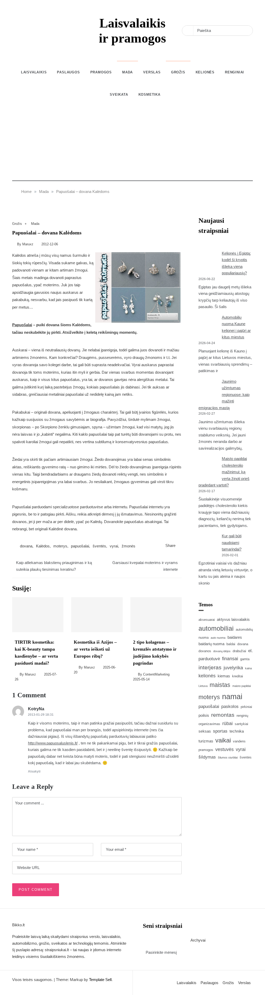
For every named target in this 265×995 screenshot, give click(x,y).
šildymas (207, 757)
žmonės (128, 546)
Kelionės (205, 72)
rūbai (227, 723)
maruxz (27, 244)
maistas (220, 684)
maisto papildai (241, 685)
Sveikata (119, 94)
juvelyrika (233, 667)
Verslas (152, 72)
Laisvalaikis (34, 72)
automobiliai (216, 628)
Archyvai (197, 940)
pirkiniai (246, 707)
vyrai (114, 546)
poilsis (203, 715)
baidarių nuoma (211, 644)
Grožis (178, 72)
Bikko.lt (18, 925)
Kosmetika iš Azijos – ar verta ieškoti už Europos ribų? (95, 649)
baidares (234, 637)
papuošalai (80, 546)
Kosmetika (149, 94)
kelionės (207, 675)
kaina (248, 668)
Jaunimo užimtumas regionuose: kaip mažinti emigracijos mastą (223, 394)
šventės (99, 546)
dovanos (204, 651)
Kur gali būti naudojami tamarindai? (231, 542)
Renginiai (234, 72)
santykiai (241, 724)
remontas (222, 715)
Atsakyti (34, 771)
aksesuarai (206, 620)
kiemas (224, 676)
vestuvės (224, 749)
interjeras (210, 667)
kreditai (237, 676)
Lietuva (203, 685)
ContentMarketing (156, 674)
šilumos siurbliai (228, 757)
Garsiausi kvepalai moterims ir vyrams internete (145, 566)
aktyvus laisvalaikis (233, 619)
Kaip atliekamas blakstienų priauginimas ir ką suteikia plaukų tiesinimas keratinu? (54, 566)
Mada (127, 72)
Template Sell (100, 979)
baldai (230, 644)
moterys (60, 546)
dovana (26, 546)
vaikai (223, 740)
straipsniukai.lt (57, 950)
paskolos (230, 706)
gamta (244, 659)
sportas (220, 731)
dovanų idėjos (222, 651)
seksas (204, 731)
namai (232, 696)
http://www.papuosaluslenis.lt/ (53, 743)
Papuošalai (22, 325)
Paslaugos (68, 72)
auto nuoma (218, 637)
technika (237, 731)
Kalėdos (43, 546)
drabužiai (239, 651)
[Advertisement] (132, 144)
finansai (230, 658)
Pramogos (101, 72)
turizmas (205, 741)
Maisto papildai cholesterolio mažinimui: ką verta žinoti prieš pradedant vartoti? (223, 471)
